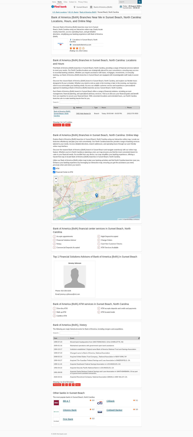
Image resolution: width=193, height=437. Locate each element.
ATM (57, 168)
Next (78, 385)
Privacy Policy (83, 2)
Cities (65, 2)
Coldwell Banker (114, 410)
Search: (56, 102)
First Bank (68, 419)
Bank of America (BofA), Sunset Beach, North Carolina (62, 113)
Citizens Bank (70, 410)
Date (55, 338)
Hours (104, 107)
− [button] (56, 181)
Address (79, 107)
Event (72, 338)
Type (96, 107)
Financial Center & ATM (64, 172)
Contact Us (72, 2)
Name (56, 107)
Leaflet (120, 219)
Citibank (110, 401)
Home (54, 2)
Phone (129, 107)
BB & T (66, 401)
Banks (60, 2)
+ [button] (56, 178)
